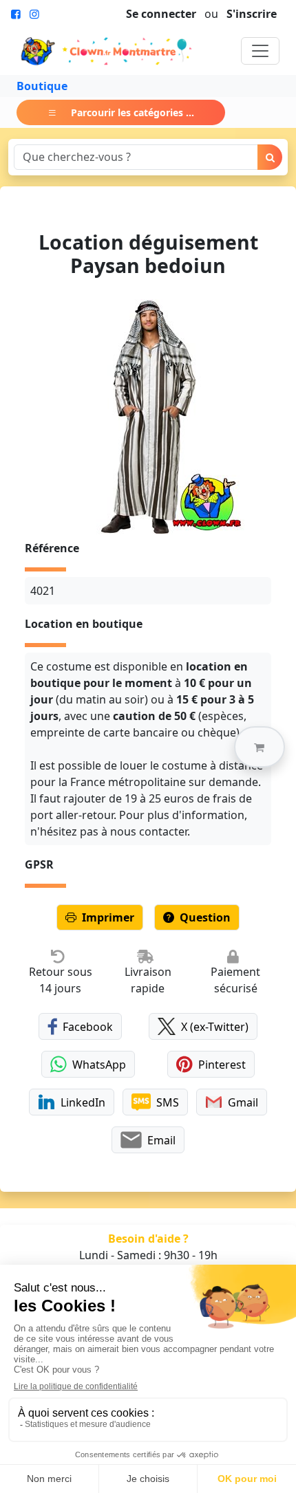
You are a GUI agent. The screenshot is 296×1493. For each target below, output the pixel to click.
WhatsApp (99, 1064)
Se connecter (161, 13)
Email (161, 1140)
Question (205, 917)
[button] (259, 746)
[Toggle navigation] (260, 51)
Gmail (243, 1102)
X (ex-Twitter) (215, 1026)
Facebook (88, 1026)
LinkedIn (83, 1102)
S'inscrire (251, 13)
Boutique (42, 86)
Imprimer (108, 917)
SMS (167, 1102)
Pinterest (222, 1064)
